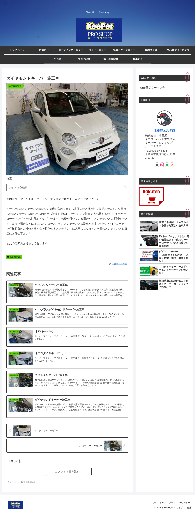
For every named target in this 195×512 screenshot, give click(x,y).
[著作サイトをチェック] (157, 164)
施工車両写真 (15, 257)
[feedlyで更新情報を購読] (167, 164)
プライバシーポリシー (179, 502)
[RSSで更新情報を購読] (172, 164)
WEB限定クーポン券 (152, 87)
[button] (125, 187)
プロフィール (159, 502)
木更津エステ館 (164, 130)
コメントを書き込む (67, 471)
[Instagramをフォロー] (162, 164)
